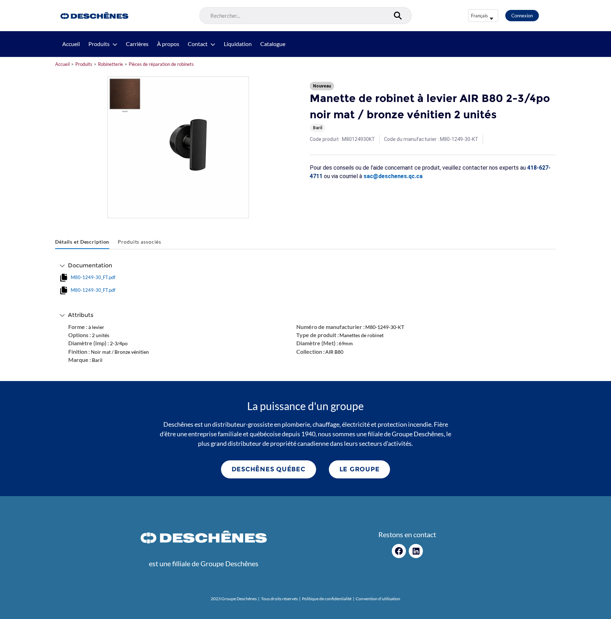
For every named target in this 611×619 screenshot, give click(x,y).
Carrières (137, 44)
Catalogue (272, 44)
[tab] (82, 242)
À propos (168, 44)
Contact (198, 44)
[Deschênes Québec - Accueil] (93, 15)
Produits (99, 44)
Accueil (71, 44)
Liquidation (238, 44)
